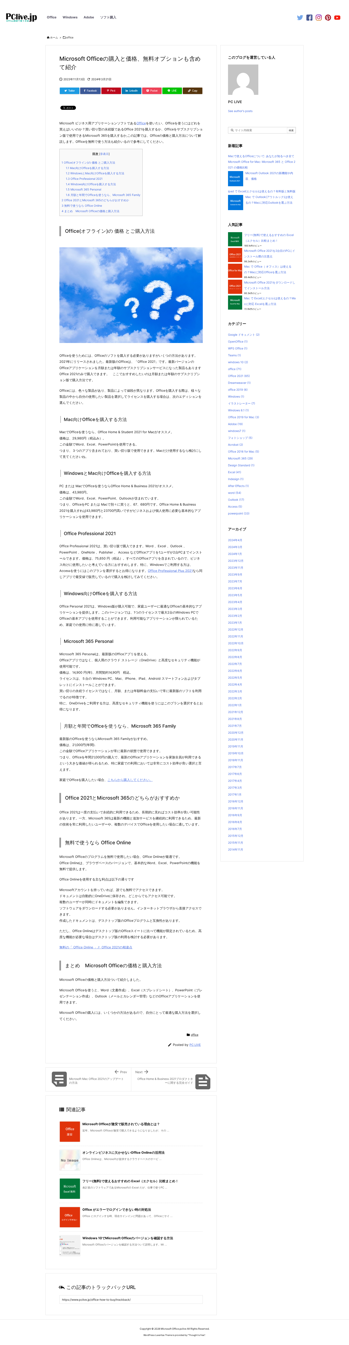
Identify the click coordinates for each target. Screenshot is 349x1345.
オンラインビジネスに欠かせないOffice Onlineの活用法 (123, 1152)
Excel (234, 472)
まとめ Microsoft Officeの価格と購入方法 (92, 211)
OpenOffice (238, 341)
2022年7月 (235, 664)
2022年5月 (235, 677)
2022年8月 (235, 657)
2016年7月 (235, 829)
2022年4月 (235, 684)
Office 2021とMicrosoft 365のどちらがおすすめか (95, 200)
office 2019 (238, 389)
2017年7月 (235, 767)
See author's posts (240, 111)
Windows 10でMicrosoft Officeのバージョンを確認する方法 (127, 1238)
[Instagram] (318, 17)
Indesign (236, 479)
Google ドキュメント (244, 334)
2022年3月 (235, 691)
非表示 (104, 154)
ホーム (54, 37)
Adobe (89, 17)
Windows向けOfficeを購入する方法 (91, 184)
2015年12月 (235, 835)
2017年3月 (235, 787)
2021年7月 (235, 725)
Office (52, 17)
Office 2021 (239, 376)
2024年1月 (235, 554)
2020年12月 (236, 732)
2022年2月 (235, 698)
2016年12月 (235, 801)
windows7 (236, 431)
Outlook (236, 499)
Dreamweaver (239, 382)
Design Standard (241, 465)
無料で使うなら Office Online (82, 205)
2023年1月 (235, 622)
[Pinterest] (328, 17)
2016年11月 (235, 808)
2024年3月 (235, 547)
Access (235, 506)
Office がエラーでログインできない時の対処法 (116, 1209)
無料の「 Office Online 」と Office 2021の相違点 (95, 947)
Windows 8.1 (238, 410)
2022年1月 (235, 705)
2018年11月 (235, 760)
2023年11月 (235, 567)
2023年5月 (235, 595)
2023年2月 (235, 615)
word (234, 492)
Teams (234, 355)
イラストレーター (241, 403)
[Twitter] (300, 17)
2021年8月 (235, 719)
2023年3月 (235, 609)
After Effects (238, 486)
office (70, 37)
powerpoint (238, 513)
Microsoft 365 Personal (83, 189)
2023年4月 (235, 602)
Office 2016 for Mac (243, 451)
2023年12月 (236, 560)
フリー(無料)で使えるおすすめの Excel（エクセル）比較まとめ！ (130, 1181)
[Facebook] (309, 17)
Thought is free (196, 1335)
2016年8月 (235, 822)
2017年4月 (235, 780)
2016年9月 (235, 815)
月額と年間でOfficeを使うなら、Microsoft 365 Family (103, 195)
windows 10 (238, 362)
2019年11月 (235, 746)
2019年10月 (236, 753)
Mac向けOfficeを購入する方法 (87, 168)
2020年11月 (235, 739)
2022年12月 (235, 629)
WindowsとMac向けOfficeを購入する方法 (95, 173)
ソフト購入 (108, 17)
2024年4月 (235, 540)
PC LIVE (195, 1045)
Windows (70, 17)
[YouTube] (337, 17)
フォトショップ (240, 437)
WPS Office (237, 348)
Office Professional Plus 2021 (170, 571)
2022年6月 (235, 670)
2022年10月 (236, 643)
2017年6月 (235, 774)
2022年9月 (235, 650)
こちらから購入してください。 (130, 780)
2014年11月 (235, 849)
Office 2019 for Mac (243, 417)
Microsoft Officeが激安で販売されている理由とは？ (121, 1124)
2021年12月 (235, 712)
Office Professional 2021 (84, 178)
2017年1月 (235, 794)
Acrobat (235, 444)
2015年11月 (235, 842)
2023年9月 (235, 574)
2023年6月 (235, 588)
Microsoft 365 (240, 458)
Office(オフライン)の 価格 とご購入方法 (88, 162)
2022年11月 (235, 636)
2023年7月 (235, 581)
